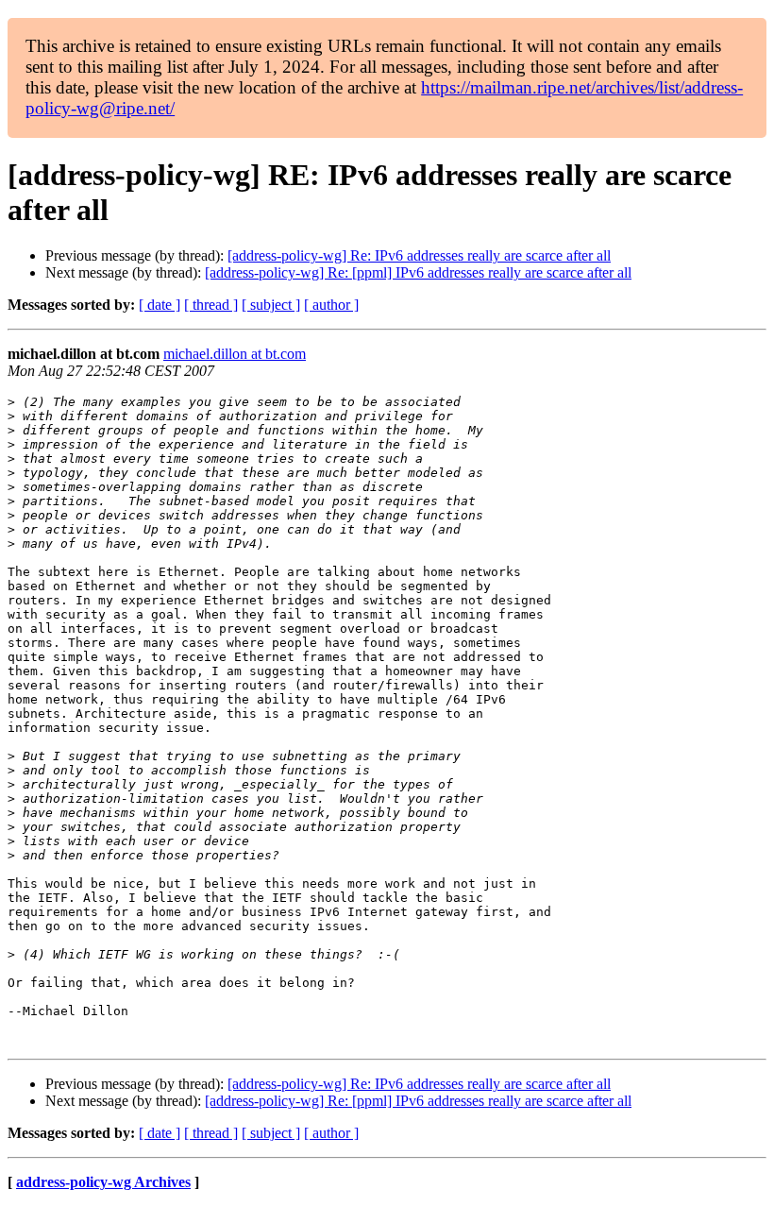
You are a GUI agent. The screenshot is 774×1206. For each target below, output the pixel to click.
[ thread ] (211, 305)
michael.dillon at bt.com (234, 354)
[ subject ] (271, 305)
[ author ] (331, 305)
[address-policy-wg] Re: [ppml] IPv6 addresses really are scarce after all (418, 272)
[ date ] (159, 305)
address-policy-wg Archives (103, 1182)
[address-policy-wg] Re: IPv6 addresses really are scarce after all (419, 255)
